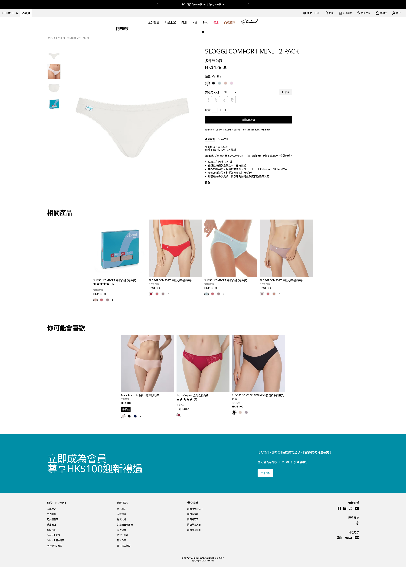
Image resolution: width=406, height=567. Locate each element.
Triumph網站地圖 (55, 540)
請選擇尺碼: (212, 92)
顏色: (213, 76)
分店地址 (51, 524)
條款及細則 (122, 535)
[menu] (313, 13)
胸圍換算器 (192, 514)
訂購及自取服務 (125, 524)
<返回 (49, 38)
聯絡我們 (51, 529)
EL (232, 98)
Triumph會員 (53, 535)
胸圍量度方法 (194, 524)
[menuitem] (310, 13)
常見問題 (121, 508)
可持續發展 (52, 519)
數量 (208, 110)
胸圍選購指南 (194, 529)
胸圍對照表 (192, 519)
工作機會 (51, 514)
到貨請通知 (248, 119)
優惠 (216, 22)
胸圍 (184, 22)
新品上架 (170, 22)
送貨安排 (121, 519)
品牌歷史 (51, 508)
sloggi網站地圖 (54, 545)
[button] (103, 284)
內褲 (194, 22)
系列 (205, 22)
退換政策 (121, 529)
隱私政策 (121, 540)
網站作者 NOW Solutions (203, 560)
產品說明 (210, 139)
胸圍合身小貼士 (195, 508)
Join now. (265, 129)
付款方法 (121, 514)
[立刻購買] (141, 277)
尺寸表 (286, 92)
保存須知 (223, 139)
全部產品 (153, 22)
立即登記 (265, 473)
